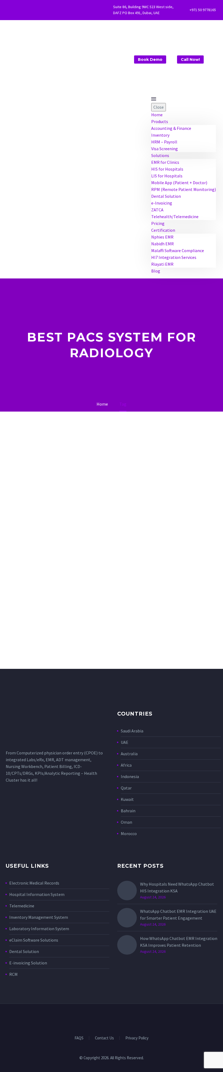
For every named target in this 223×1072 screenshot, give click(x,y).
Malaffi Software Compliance (177, 250)
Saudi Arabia (132, 731)
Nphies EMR (162, 237)
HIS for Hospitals (167, 169)
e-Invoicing (161, 203)
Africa (126, 765)
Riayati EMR (162, 264)
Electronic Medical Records (34, 883)
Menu (153, 99)
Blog (155, 271)
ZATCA (157, 209)
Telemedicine (21, 905)
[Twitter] (9, 10)
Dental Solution (166, 196)
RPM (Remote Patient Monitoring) (183, 189)
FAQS (79, 1038)
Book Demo (150, 59)
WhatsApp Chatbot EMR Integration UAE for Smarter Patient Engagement (178, 914)
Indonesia (130, 776)
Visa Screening (164, 148)
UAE (124, 742)
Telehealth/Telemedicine (175, 216)
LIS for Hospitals (166, 175)
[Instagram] (25, 10)
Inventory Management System (38, 917)
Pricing (158, 223)
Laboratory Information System (39, 928)
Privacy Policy (136, 1038)
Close (158, 107)
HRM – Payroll (164, 142)
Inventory (160, 135)
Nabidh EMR (162, 243)
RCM (13, 974)
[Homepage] (60, 57)
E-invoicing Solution (28, 963)
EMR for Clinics (165, 162)
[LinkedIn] (108, 1018)
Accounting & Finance (171, 128)
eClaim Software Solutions (33, 940)
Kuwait (127, 799)
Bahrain (128, 810)
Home (157, 114)
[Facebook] (17, 10)
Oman (126, 822)
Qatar (126, 788)
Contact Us (104, 1038)
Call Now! (190, 59)
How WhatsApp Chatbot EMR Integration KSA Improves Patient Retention (178, 942)
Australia (129, 753)
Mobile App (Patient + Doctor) (179, 182)
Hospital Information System (37, 894)
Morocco (129, 833)
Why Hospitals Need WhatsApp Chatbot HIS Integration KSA (177, 887)
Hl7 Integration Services (173, 257)
